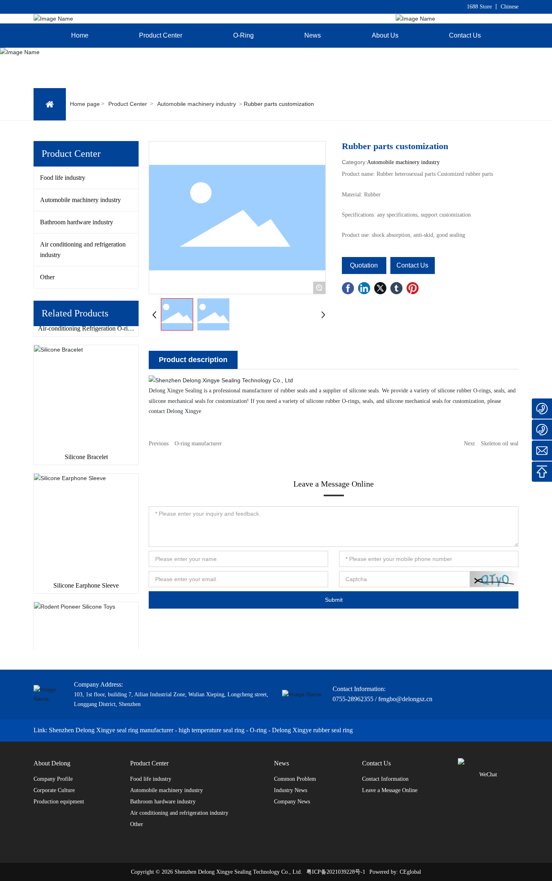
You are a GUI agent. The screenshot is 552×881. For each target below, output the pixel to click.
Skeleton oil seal (499, 443)
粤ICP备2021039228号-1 (335, 872)
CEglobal (410, 872)
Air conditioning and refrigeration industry (83, 249)
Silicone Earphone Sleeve (86, 578)
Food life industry (62, 177)
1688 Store (479, 7)
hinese (511, 7)
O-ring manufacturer (198, 443)
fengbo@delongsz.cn (405, 699)
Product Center (127, 104)
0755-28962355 (353, 699)
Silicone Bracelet (86, 450)
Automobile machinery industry (196, 104)
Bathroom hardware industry (76, 222)
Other (47, 277)
